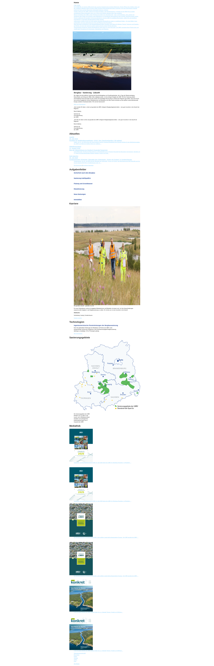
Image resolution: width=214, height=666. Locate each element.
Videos (75, 659)
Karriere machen (78, 318)
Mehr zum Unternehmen (79, 104)
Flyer (75, 661)
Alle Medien (76, 663)
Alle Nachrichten (78, 165)
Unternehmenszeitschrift (80, 653)
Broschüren (76, 655)
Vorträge (76, 658)
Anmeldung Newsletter (88, 165)
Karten (75, 656)
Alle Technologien (78, 333)
